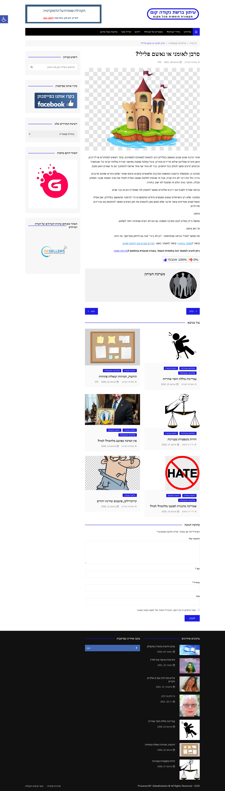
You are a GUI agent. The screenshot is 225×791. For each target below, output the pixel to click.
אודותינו (187, 31)
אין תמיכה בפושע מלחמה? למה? (117, 441)
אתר (198, 596)
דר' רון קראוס (188, 444)
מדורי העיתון (174, 31)
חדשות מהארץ (170, 368)
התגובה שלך (194, 538)
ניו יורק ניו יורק (168, 696)
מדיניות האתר (121, 250)
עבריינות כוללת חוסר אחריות (180, 379)
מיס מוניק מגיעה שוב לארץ (162, 659)
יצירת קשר (126, 31)
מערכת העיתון (191, 62)
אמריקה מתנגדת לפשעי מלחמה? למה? (173, 506)
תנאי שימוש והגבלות (34, 786)
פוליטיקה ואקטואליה (187, 373)
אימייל (196, 582)
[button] (4, 19)
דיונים (137, 31)
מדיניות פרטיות (54, 786)
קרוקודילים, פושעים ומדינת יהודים (117, 501)
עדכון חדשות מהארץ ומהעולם (161, 646)
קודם (191, 311)
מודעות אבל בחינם (108, 31)
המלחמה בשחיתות (188, 368)
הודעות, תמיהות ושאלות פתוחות (118, 376)
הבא (93, 311)
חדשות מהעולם (114, 430)
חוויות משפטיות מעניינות (182, 439)
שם (197, 568)
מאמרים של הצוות (154, 31)
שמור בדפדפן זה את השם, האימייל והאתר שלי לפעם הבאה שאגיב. (166, 610)
